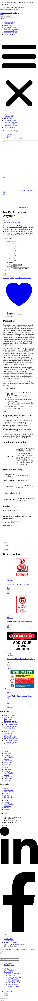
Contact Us (7, 793)
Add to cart (7, 276)
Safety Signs (8, 25)
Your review (7, 526)
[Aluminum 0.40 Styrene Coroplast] (16, 264)
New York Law (9, 791)
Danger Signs (8, 24)
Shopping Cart (8, 790)
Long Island (8, 760)
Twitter (12, 278)
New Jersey (8, 753)
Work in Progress (9, 22)
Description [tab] (10, 313)
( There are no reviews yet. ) (12, 222)
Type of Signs (8, 972)
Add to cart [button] (10, 580)
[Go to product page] (21, 567)
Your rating (7, 522)
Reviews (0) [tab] (11, 316)
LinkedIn (18, 278)
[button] (2, 14)
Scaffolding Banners (10, 32)
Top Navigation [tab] (9, 965)
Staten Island (8, 762)
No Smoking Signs (10, 27)
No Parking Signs (9, 34)
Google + (24, 278)
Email (29, 278)
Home (6, 788)
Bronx (6, 752)
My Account (8, 991)
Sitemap (6, 795)
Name (5, 542)
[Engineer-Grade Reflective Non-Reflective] (20, 268)
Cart (5, 993)
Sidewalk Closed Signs (11, 29)
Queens (6, 759)
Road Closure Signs (10, 31)
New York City (9, 757)
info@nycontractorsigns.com (9, 9)
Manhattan (7, 764)
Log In (6, 995)
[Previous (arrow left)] (1, 1000)
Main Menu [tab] (8, 963)
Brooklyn (7, 755)
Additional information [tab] (14, 315)
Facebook (6, 278)
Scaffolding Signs (13, 979)
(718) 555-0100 (5, 7)
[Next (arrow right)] (3, 1000)
